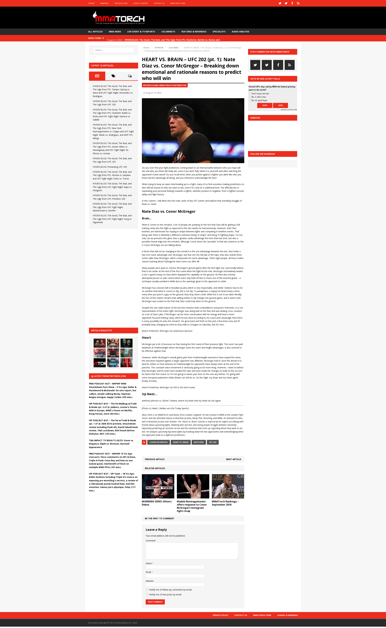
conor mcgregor (159, 442)
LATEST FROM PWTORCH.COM (110, 376)
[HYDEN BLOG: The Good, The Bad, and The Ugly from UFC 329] (126, 352)
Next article (233, 459)
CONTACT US (159, 3)
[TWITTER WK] (286, 3)
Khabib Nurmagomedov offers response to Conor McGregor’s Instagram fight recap (192, 506)
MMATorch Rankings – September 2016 (225, 503)
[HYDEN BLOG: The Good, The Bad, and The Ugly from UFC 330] (113, 343)
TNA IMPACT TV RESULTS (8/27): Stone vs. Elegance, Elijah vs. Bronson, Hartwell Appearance (111, 444)
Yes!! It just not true (260, 93)
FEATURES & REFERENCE (193, 31)
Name (149, 563)
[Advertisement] (111, 278)
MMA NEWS (115, 31)
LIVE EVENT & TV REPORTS (141, 31)
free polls (294, 109)
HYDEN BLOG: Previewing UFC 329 (110, 166)
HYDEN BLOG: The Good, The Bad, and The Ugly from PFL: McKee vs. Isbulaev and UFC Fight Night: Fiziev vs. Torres (112, 175)
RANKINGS (104, 3)
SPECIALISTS (219, 31)
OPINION (159, 47)
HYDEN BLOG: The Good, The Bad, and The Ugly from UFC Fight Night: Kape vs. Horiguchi (112, 187)
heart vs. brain (180, 442)
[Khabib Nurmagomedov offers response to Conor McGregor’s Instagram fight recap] (193, 496)
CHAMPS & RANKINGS (287, 615)
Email (149, 572)
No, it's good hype (259, 100)
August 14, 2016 (153, 92)
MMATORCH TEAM (177, 3)
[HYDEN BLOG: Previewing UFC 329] (100, 362)
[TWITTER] (280, 3)
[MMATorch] (119, 17)
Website (149, 580)
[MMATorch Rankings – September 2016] (228, 496)
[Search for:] (113, 50)
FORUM (91, 3)
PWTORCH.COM (121, 3)
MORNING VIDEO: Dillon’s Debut (157, 503)
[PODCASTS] (298, 3)
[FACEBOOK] (292, 3)
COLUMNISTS (168, 31)
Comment (150, 540)
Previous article (155, 459)
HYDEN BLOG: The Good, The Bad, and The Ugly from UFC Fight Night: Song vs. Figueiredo (112, 219)
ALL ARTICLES (95, 31)
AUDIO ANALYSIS (240, 31)
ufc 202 (212, 442)
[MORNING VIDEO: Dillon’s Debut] (158, 496)
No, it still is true (259, 97)
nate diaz (199, 442)
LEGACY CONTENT (140, 3)
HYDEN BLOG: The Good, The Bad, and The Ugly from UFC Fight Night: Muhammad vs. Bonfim (112, 207)
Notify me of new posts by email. (165, 594)
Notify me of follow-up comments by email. (170, 589)
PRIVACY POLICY (220, 615)
